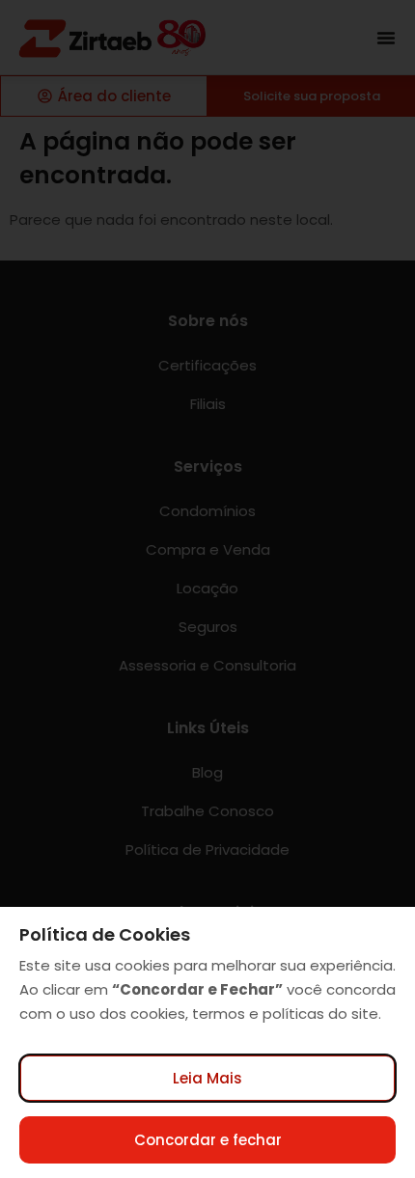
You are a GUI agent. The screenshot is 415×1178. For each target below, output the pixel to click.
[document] (207, 589)
